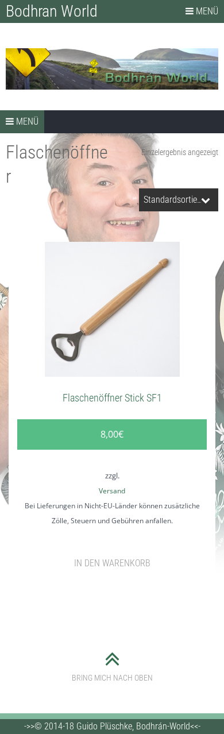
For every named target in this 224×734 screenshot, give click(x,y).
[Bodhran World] (112, 69)
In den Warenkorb (112, 563)
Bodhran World (52, 11)
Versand (112, 491)
